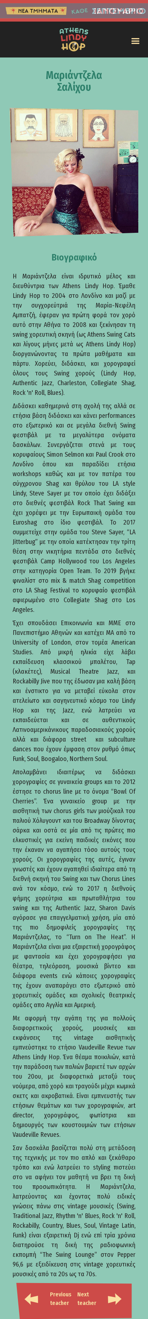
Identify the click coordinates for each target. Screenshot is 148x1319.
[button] (135, 41)
